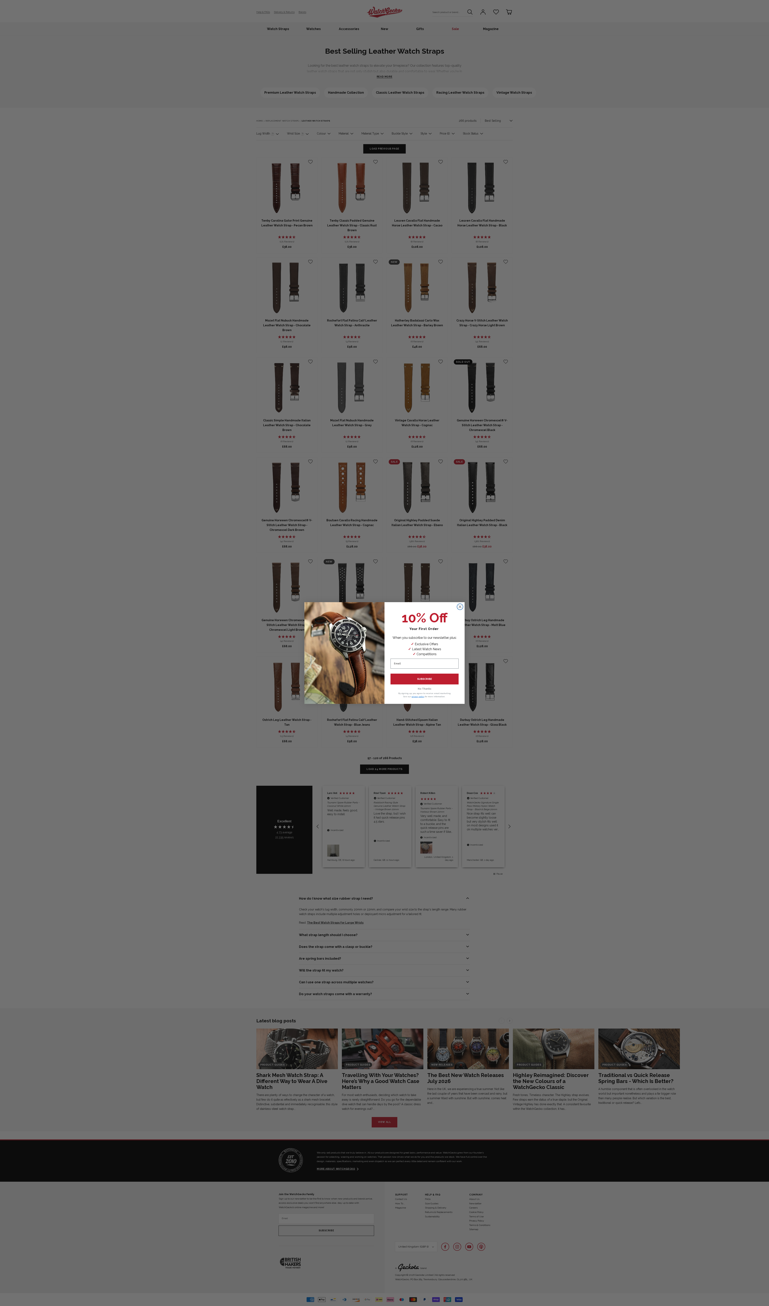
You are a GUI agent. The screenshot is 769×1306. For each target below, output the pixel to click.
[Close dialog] (460, 607)
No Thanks (424, 688)
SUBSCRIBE (424, 678)
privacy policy (418, 696)
